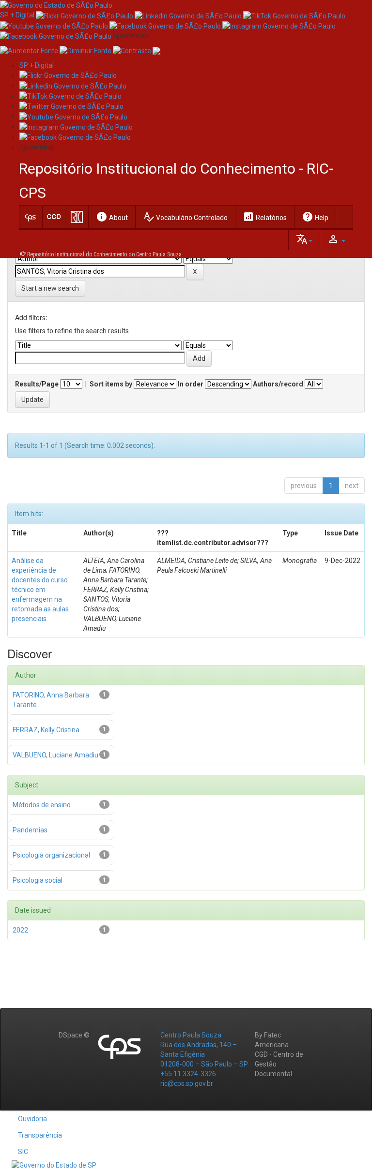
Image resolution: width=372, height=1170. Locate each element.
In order (190, 384)
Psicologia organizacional (51, 855)
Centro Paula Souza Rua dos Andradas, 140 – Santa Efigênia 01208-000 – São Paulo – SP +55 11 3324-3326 (204, 1054)
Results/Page (37, 384)
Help (315, 216)
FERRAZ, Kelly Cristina (46, 730)
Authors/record (278, 384)
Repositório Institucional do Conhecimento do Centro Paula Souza (104, 254)
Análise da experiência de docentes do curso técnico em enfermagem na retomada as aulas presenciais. (40, 589)
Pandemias (30, 830)
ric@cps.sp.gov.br (186, 1083)
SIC (23, 1151)
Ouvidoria (32, 1119)
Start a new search (50, 288)
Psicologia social (37, 880)
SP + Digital (17, 15)
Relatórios (265, 216)
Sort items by (111, 384)
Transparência (40, 1135)
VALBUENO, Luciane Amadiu (55, 755)
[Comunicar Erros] (156, 50)
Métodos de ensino (42, 805)
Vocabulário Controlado (185, 216)
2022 (20, 930)
